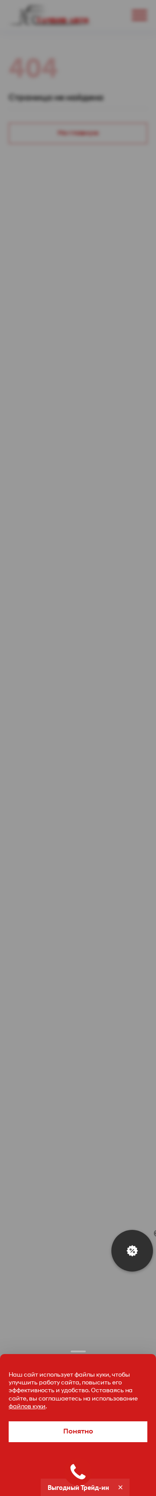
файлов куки (27, 1407)
